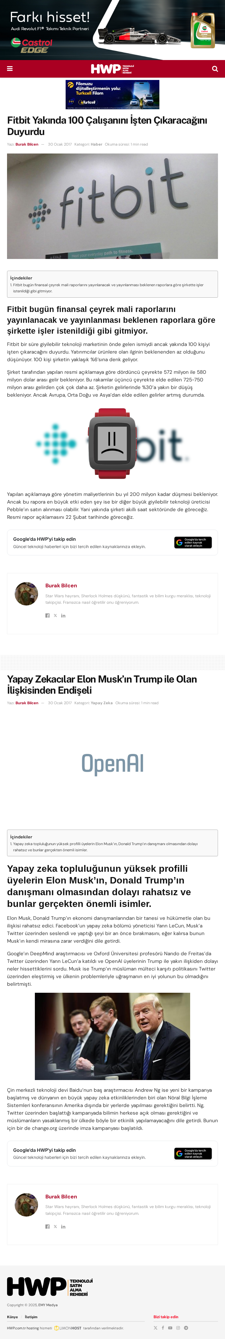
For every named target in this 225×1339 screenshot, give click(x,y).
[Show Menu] (10, 69)
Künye (12, 1317)
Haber (96, 144)
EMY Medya (48, 1305)
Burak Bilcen (27, 144)
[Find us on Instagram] (178, 1328)
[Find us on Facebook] (163, 1328)
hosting (33, 1328)
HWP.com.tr (16, 1328)
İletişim (31, 1317)
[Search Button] (215, 69)
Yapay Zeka (102, 702)
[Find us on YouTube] (170, 1328)
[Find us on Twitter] (156, 1328)
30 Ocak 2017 (60, 144)
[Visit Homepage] (112, 69)
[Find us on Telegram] (186, 1328)
